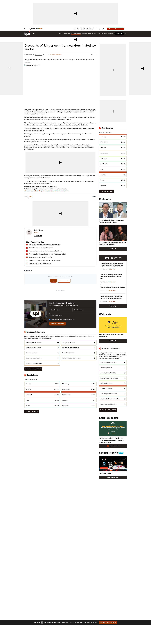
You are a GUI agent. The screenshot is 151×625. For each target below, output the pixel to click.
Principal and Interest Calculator (71, 347)
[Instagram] (87, 29)
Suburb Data (66, 33)
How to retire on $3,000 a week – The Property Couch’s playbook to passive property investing (111, 440)
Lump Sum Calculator (68, 352)
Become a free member (116, 29)
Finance (90, 33)
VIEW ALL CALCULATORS (33, 369)
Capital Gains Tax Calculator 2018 (71, 358)
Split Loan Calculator (31, 352)
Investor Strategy (76, 33)
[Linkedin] (81, 29)
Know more (38, 236)
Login (103, 29)
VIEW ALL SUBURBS (32, 411)
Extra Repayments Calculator (34, 358)
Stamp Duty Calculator (68, 342)
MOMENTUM (37, 29)
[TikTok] (90, 29)
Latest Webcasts (108, 418)
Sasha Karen (38, 55)
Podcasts (110, 33)
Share (93, 55)
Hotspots (84, 33)
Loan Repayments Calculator (34, 363)
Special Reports (111, 453)
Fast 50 (118, 33)
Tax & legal (97, 33)
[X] (78, 29)
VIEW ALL (113, 249)
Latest (59, 33)
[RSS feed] (93, 29)
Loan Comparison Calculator (34, 342)
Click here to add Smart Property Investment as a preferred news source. (46, 191)
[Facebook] (75, 29)
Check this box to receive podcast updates (63, 319)
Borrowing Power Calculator (33, 347)
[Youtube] (84, 29)
